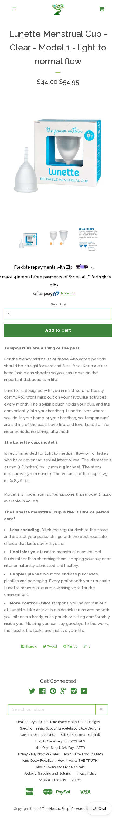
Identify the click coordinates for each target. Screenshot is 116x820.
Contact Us (29, 735)
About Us (49, 735)
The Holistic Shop (55, 809)
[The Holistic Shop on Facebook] (42, 692)
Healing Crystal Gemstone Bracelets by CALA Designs (58, 722)
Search (76, 780)
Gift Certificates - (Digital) (80, 735)
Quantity (58, 304)
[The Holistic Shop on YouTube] (84, 692)
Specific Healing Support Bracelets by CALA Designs (60, 728)
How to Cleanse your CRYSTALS (60, 741)
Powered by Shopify (86, 809)
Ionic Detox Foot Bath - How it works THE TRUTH (60, 761)
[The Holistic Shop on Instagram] (73, 692)
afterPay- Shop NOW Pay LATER (60, 748)
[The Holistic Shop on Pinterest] (53, 692)
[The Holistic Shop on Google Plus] (63, 692)
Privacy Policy (86, 773)
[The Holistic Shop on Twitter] (32, 692)
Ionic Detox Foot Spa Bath (83, 754)
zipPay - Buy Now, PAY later (38, 754)
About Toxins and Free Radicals (60, 767)
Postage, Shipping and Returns (47, 773)
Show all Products (52, 780)
